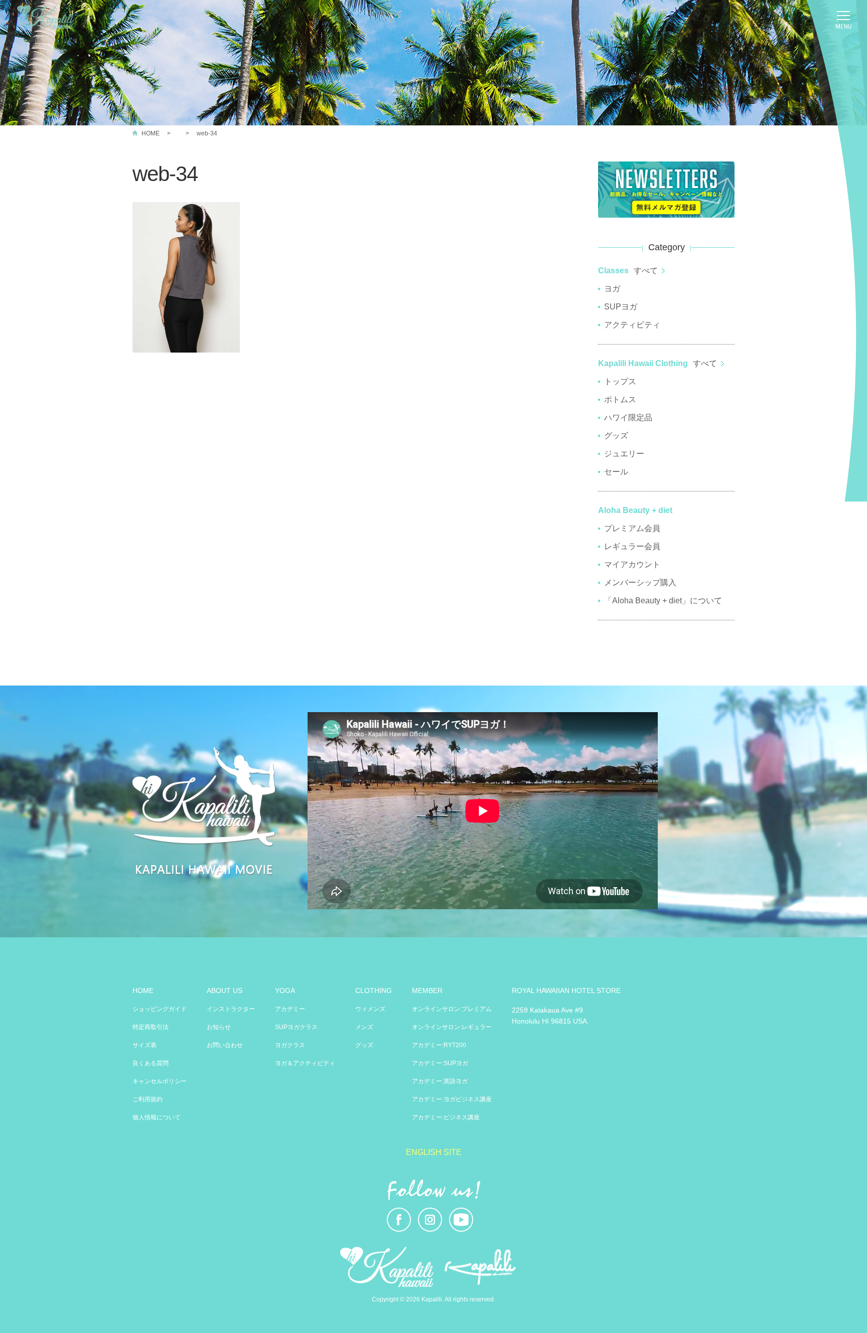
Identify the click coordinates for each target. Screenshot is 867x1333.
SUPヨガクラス (296, 1027)
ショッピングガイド (159, 1009)
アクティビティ (632, 324)
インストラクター (231, 1009)
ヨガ (612, 288)
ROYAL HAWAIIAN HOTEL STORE (566, 990)
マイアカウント (632, 564)
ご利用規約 (147, 1099)
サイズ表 (144, 1045)
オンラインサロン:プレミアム (452, 1009)
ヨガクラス (290, 1045)
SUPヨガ (620, 306)
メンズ (364, 1027)
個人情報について (156, 1117)
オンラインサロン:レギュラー (452, 1027)
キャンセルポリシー (159, 1081)
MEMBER (427, 990)
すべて (646, 270)
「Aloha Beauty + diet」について (663, 600)
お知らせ (219, 1027)
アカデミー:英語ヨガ (440, 1081)
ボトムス (620, 399)
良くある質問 (150, 1063)
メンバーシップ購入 (640, 582)
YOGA (285, 990)
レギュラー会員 (632, 546)
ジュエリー (624, 453)
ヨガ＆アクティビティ (305, 1063)
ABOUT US (224, 990)
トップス (620, 381)
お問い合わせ (225, 1045)
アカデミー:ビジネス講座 (446, 1117)
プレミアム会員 (632, 528)
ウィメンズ (370, 1009)
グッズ (616, 435)
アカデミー (290, 1009)
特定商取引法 (150, 1027)
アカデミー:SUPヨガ (440, 1063)
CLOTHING (373, 990)
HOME (150, 133)
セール (616, 471)
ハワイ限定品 (628, 417)
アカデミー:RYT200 (439, 1045)
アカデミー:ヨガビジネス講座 (452, 1099)
